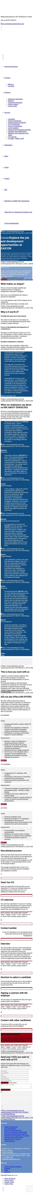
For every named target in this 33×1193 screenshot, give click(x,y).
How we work (12, 106)
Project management (14, 121)
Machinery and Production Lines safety (16, 1136)
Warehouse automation (15, 99)
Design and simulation (15, 102)
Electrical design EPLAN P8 (17, 123)
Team (6, 1170)
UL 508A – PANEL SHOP (16, 138)
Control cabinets (13, 128)
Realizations (8, 145)
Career (6, 167)
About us (11, 84)
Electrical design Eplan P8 (12, 1130)
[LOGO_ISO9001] (15, 1114)
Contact (6, 178)
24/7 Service (12, 137)
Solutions (7, 92)
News (6, 156)
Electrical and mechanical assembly (19, 130)
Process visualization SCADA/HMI (15, 1132)
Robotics (11, 101)
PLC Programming (14, 124)
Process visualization (15, 126)
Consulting (11, 119)
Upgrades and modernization (17, 131)
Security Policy (9, 1182)
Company (7, 78)
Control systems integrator (13, 1167)
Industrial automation (11, 66)
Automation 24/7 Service (12, 1139)
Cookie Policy (8, 1184)
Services (7, 112)
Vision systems (13, 104)
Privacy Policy (9, 1180)
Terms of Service (9, 1178)
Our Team (11, 86)
